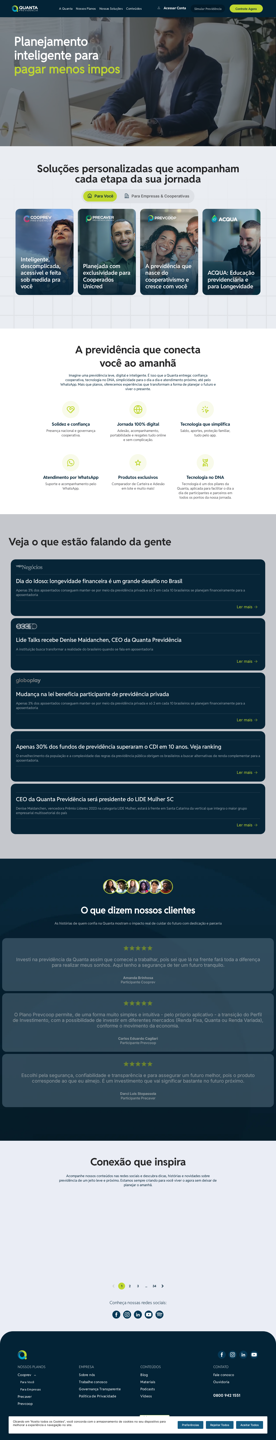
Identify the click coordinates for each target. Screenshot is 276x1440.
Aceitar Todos (249, 1425)
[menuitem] (67, 8)
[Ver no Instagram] (53, 1236)
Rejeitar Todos (219, 1425)
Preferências (190, 1425)
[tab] (100, 196)
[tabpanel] (138, 257)
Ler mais (244, 607)
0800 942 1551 (226, 1395)
